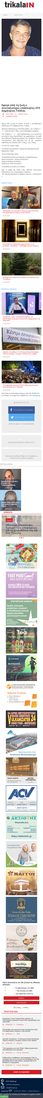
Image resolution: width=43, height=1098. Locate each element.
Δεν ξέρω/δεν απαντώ (24, 1002)
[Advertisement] (21, 80)
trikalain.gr (36, 395)
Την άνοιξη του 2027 (24, 999)
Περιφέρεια (20, 1033)
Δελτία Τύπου (23, 114)
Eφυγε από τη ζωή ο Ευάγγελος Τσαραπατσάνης (9, 483)
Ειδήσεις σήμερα (9, 289)
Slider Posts (7, 182)
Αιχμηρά (9, 520)
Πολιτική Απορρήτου (13, 1093)
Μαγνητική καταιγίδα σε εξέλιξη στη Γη (21, 442)
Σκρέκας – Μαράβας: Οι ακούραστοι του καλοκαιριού (20, 527)
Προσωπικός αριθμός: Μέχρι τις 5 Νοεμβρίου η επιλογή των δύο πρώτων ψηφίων (22, 457)
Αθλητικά (19, 1052)
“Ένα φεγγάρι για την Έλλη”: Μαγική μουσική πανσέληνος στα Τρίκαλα (20, 1058)
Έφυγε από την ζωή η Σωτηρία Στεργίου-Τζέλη (10, 504)
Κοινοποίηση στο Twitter (23, 417)
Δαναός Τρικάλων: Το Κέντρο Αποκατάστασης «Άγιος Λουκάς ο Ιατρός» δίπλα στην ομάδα (21, 1048)
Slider (18, 1042)
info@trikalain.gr (11, 1096)
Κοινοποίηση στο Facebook (23, 410)
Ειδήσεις (22, 393)
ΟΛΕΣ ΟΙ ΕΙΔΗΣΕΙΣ (22, 1081)
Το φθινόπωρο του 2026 (24, 997)
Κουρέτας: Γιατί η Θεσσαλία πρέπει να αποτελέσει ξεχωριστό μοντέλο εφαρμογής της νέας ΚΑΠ (21, 1028)
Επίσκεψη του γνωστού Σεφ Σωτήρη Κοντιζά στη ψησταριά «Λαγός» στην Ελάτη (20, 1039)
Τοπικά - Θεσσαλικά (23, 1061)
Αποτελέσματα (21, 1011)
